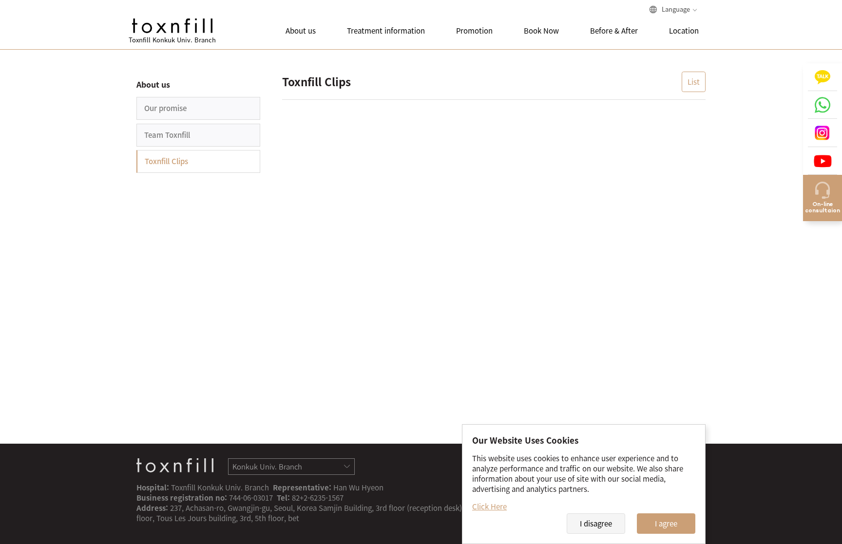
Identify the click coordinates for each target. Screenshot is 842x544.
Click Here (489, 506)
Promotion (474, 31)
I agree (666, 523)
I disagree (596, 523)
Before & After (614, 31)
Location (684, 31)
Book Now (541, 31)
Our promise (165, 108)
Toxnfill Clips (166, 161)
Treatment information (386, 31)
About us (301, 31)
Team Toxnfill (167, 135)
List (694, 81)
